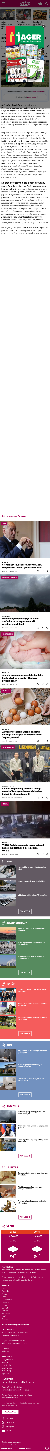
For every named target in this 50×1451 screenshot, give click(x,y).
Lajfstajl (5, 1308)
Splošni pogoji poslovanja (11, 1442)
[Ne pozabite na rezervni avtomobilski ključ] (8, 871)
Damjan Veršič (7, 1360)
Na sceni (5, 1305)
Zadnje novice (6, 1448)
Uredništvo (6, 1348)
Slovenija (5, 1291)
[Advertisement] (25, 347)
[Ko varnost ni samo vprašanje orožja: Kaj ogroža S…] (8, 947)
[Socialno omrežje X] (38, 571)
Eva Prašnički (7, 1368)
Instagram (10, 1427)
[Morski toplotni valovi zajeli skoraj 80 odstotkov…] (8, 933)
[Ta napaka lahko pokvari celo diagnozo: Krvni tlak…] (8, 1177)
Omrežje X (10, 1422)
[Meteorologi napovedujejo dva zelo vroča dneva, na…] (8, 1116)
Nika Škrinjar (6, 1365)
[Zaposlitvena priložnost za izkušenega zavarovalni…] (8, 1022)
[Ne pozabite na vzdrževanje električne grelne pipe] (8, 1055)
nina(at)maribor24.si (9, 1406)
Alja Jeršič (6, 1374)
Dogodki (5, 1319)
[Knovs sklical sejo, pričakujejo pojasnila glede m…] (8, 1130)
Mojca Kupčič (7, 1362)
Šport (4, 1297)
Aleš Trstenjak (7, 1371)
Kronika (4, 1294)
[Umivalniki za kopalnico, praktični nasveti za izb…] (8, 1083)
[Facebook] (43, 571)
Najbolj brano (25, 1448)
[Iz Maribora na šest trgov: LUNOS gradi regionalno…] (8, 994)
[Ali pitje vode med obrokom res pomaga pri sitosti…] (8, 1191)
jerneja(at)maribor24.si (10, 1398)
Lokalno (5, 1288)
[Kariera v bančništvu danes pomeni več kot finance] (8, 1008)
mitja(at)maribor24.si (19, 1343)
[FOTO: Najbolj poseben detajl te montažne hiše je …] (8, 1069)
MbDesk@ (5, 1351)
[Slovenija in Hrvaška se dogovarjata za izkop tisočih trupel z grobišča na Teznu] (25, 539)
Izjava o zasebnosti (9, 1445)
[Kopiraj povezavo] (47, 571)
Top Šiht (5, 1316)
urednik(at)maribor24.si (10, 1335)
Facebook (9, 1418)
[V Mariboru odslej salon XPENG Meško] (8, 900)
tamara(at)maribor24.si (10, 1390)
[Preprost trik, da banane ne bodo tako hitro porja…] (8, 1205)
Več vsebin (25, 911)
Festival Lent (7, 1313)
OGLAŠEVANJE (10, 1412)
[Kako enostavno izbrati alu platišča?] (8, 886)
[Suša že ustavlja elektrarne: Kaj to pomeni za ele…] (8, 961)
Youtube (9, 1431)
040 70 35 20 (27, 1390)
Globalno (5, 1302)
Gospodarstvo (7, 1299)
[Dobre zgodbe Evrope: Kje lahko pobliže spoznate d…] (8, 1144)
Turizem (5, 1311)
